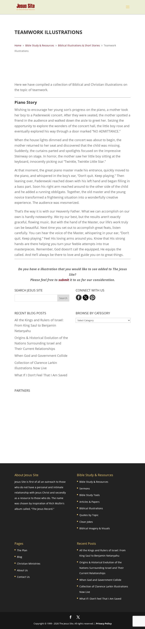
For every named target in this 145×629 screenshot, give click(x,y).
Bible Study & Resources (93, 481)
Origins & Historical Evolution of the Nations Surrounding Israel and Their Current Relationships (41, 343)
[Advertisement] (78, 67)
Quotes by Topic (88, 515)
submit (64, 280)
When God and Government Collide (40, 355)
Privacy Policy (104, 623)
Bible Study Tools (89, 495)
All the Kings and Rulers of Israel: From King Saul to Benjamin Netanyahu (38, 325)
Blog (19, 557)
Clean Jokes (86, 521)
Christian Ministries (28, 563)
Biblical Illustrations (91, 508)
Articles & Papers (89, 501)
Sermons (84, 488)
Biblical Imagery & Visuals (94, 528)
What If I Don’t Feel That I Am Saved (40, 375)
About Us (22, 570)
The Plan (22, 550)
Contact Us (23, 577)
